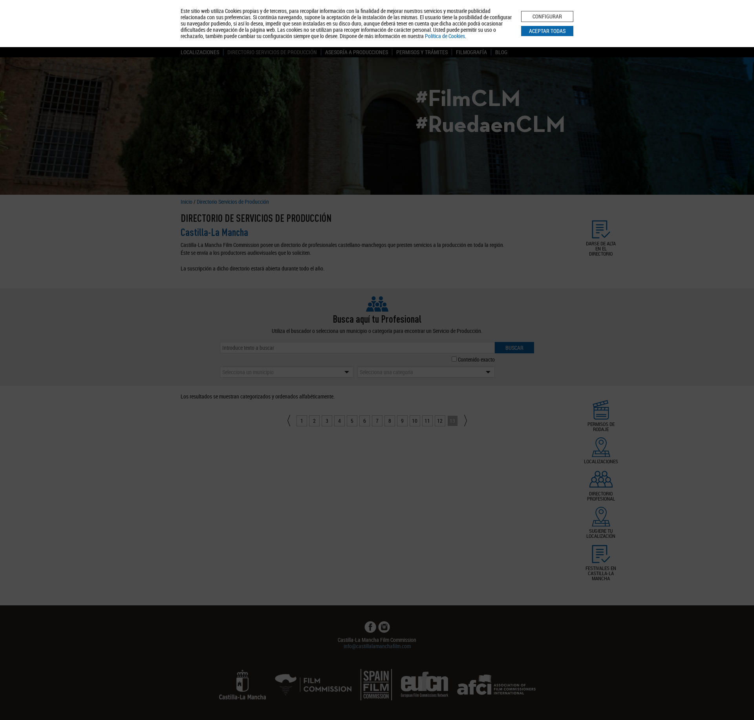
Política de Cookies (445, 36)
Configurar (547, 16)
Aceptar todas (547, 31)
